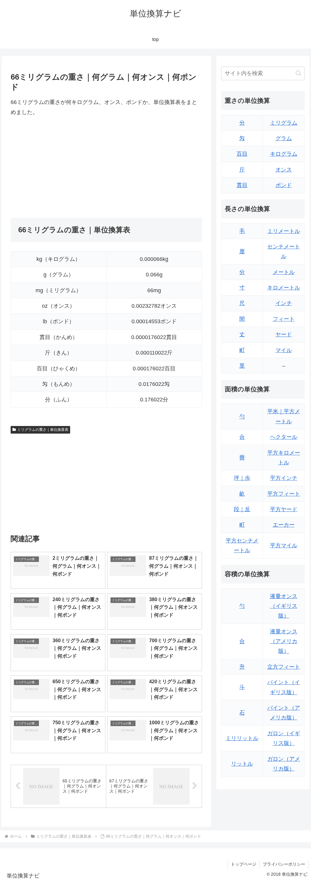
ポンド (283, 185)
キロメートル (283, 288)
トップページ (243, 864)
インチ (283, 303)
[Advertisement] (62, 167)
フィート (284, 319)
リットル (242, 764)
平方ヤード (283, 509)
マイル (283, 350)
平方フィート (283, 494)
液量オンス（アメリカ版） (283, 641)
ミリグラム (283, 123)
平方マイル (283, 545)
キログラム (283, 154)
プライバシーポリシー (284, 864)
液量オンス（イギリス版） (283, 606)
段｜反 (242, 509)
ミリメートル (283, 231)
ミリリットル (242, 738)
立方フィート (283, 667)
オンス (283, 170)
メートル (284, 272)
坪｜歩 (242, 478)
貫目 (242, 185)
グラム (283, 138)
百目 (242, 154)
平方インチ (283, 478)
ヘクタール (283, 437)
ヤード (283, 334)
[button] (298, 73)
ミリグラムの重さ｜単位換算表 (42, 430)
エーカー (284, 525)
